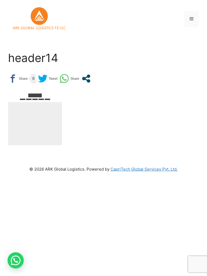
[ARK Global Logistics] (39, 18)
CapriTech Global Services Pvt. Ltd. (144, 169)
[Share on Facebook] (18, 78)
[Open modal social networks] (86, 78)
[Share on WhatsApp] (69, 78)
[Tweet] (47, 78)
